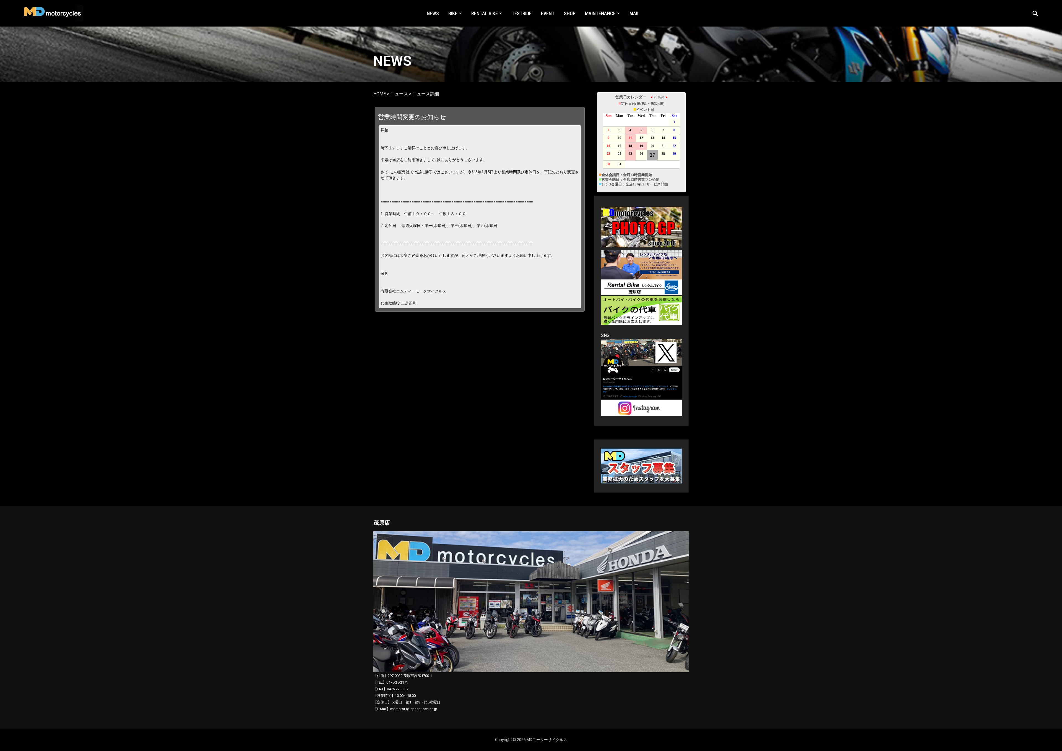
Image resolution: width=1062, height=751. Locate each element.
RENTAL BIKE (484, 13)
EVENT (548, 13)
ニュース (399, 93)
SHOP (570, 13)
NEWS (433, 13)
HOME (379, 93)
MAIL (634, 13)
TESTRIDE (522, 13)
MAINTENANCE (600, 13)
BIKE (452, 13)
